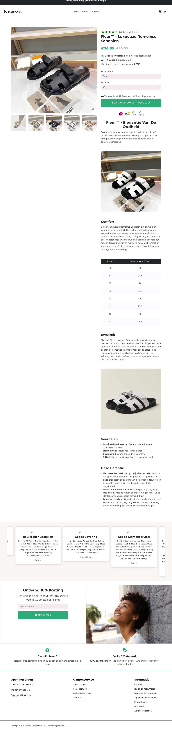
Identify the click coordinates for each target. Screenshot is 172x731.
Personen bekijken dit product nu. (139, 96)
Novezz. (28, 726)
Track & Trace (79, 684)
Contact (95, 11)
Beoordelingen (128, 32)
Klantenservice (80, 689)
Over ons (77, 697)
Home (76, 11)
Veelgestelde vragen (82, 693)
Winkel (85, 11)
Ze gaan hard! (111, 96)
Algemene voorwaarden (145, 697)
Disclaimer (139, 706)
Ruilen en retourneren (144, 689)
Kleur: (107, 71)
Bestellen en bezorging (145, 693)
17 (120, 96)
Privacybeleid (140, 702)
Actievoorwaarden (143, 710)
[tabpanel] (86, 546)
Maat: (105, 82)
